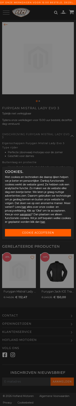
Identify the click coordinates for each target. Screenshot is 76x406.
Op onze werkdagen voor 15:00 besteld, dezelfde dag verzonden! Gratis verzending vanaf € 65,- (38, 2)
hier (24, 207)
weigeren (25, 214)
